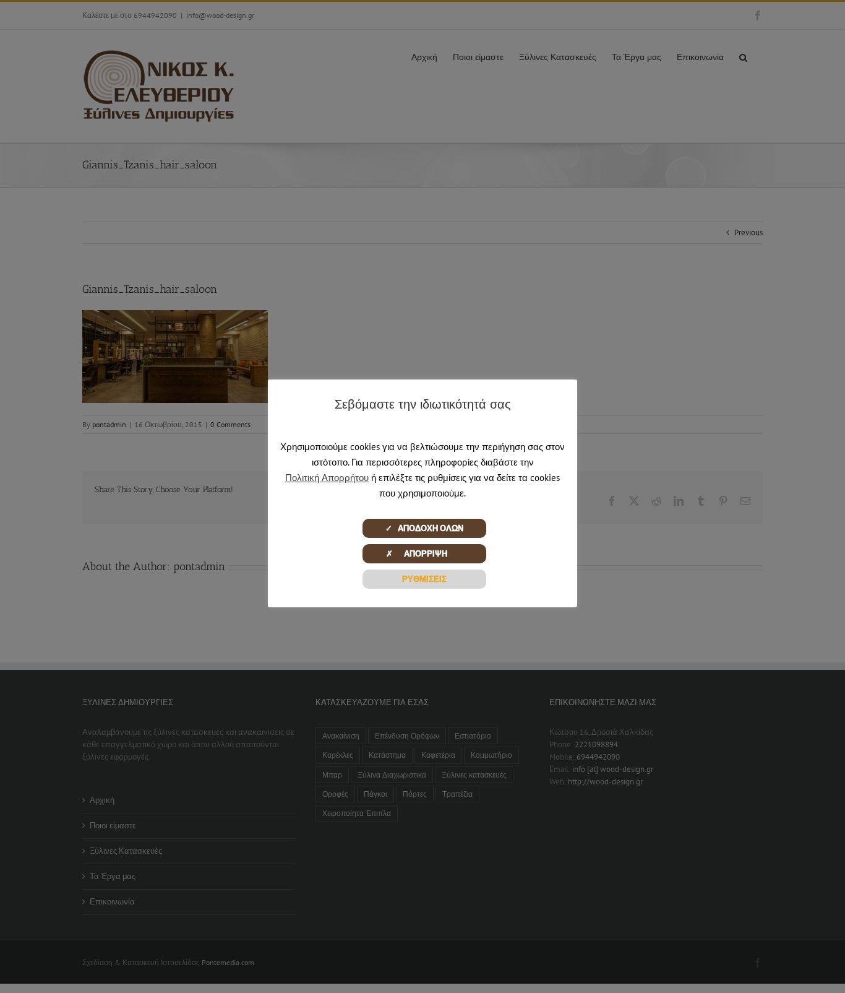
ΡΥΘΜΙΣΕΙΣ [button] (424, 579)
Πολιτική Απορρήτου (327, 477)
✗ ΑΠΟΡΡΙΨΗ (424, 554)
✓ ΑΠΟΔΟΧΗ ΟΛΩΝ (424, 528)
